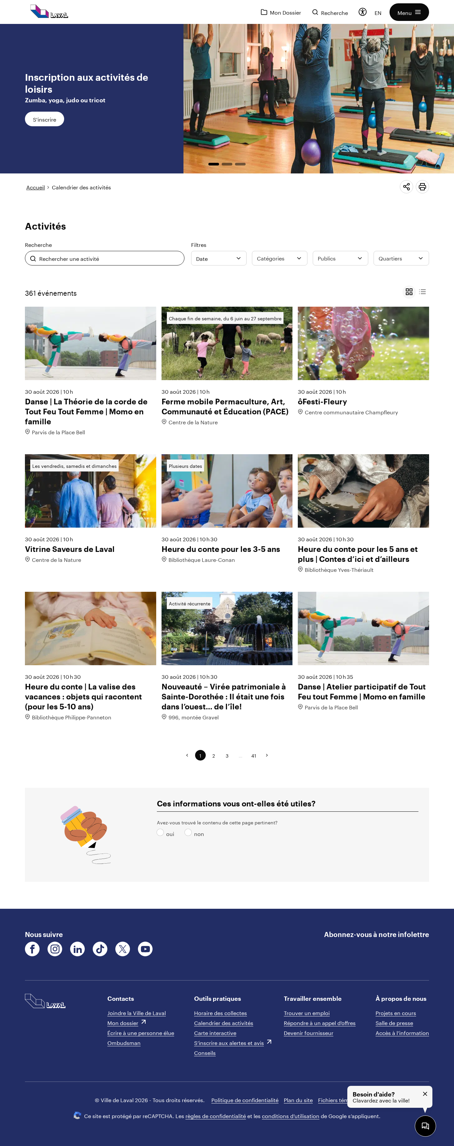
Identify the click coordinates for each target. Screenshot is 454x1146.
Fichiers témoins (339, 1099)
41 (253, 755)
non (189, 833)
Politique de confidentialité (245, 1099)
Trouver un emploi (307, 1012)
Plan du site (298, 1099)
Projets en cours (396, 1012)
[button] (409, 12)
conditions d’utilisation (290, 1115)
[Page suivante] (267, 755)
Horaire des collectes (220, 1012)
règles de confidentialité (215, 1115)
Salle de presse (394, 1022)
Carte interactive (215, 1032)
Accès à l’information (402, 1032)
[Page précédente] (187, 755)
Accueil (35, 186)
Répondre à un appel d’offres (320, 1022)
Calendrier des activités (81, 186)
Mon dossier (122, 1022)
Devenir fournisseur (308, 1032)
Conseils (205, 1052)
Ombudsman (124, 1042)
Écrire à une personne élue (140, 1032)
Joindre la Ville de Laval (136, 1012)
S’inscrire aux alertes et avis (229, 1042)
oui (161, 833)
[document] (227, 466)
